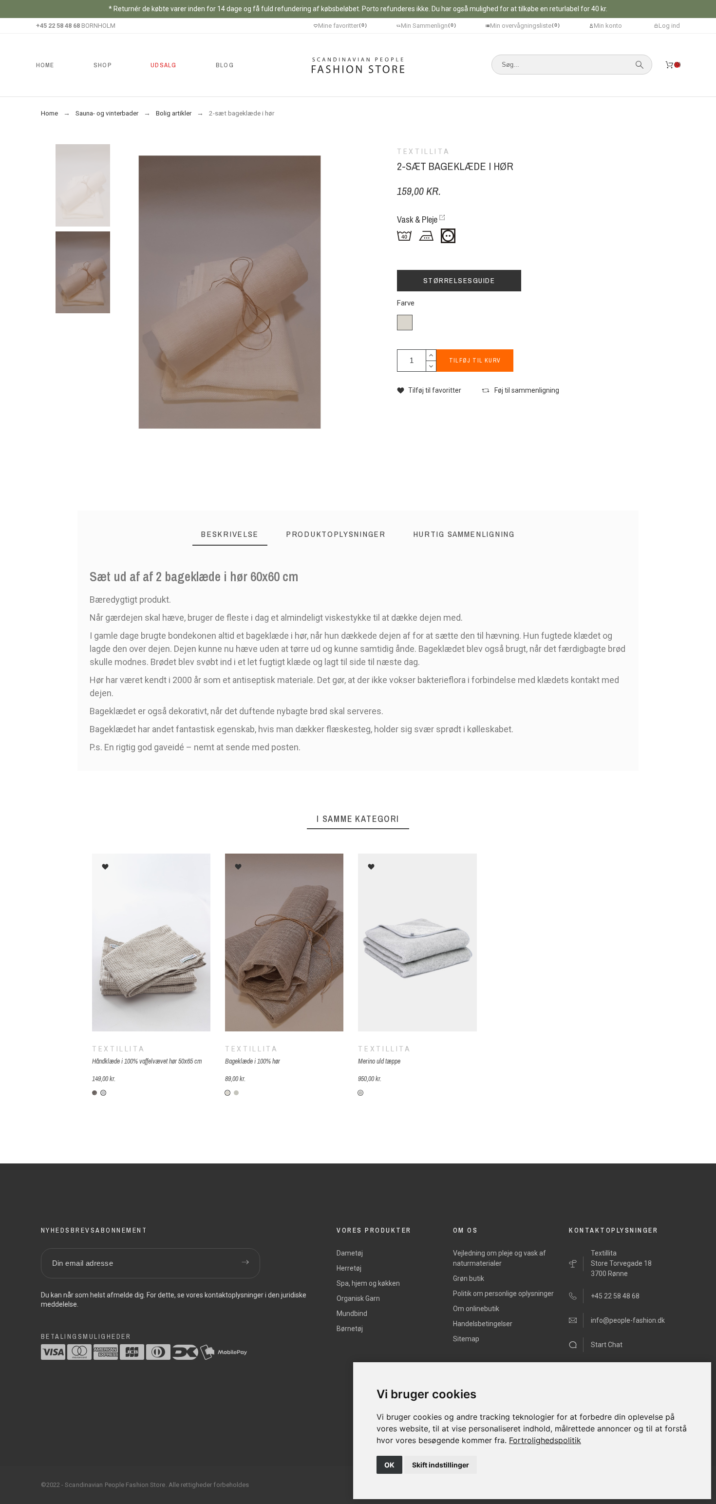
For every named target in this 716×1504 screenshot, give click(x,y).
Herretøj (349, 1268)
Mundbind (352, 1313)
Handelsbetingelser (482, 1324)
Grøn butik (468, 1278)
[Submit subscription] (245, 1263)
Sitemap (466, 1339)
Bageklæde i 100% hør (252, 1061)
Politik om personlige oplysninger (503, 1293)
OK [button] (389, 1465)
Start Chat (606, 1345)
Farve (406, 303)
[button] (429, 390)
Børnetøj (350, 1329)
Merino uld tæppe (379, 1061)
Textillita (118, 1049)
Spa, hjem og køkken (368, 1283)
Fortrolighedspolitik (545, 1440)
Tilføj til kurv (475, 360)
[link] (545, 1440)
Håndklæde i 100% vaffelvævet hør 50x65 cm (147, 1061)
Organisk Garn (358, 1298)
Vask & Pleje (417, 219)
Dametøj (350, 1253)
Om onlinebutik (476, 1309)
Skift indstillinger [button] (440, 1465)
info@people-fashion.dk (628, 1320)
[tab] (229, 534)
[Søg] (639, 64)
